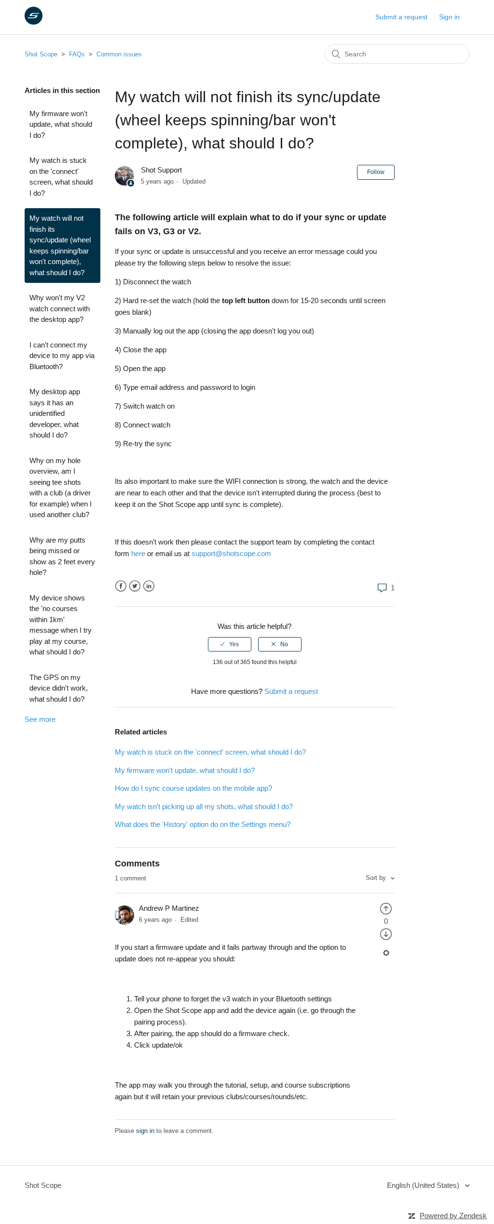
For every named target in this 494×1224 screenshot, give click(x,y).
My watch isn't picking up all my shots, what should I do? (204, 806)
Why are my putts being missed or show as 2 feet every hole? (62, 556)
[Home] (33, 22)
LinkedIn (149, 586)
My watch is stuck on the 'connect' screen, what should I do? (61, 176)
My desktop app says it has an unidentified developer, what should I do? (54, 413)
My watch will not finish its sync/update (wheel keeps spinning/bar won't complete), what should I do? (60, 245)
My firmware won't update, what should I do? (60, 124)
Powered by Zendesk (453, 1215)
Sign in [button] (449, 17)
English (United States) (424, 1185)
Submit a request (401, 17)
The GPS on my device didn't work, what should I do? (58, 688)
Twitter (135, 586)
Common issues (119, 54)
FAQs (77, 54)
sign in (145, 1130)
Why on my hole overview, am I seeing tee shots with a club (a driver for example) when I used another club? (60, 487)
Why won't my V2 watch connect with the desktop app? (59, 308)
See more (40, 719)
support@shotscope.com (231, 553)
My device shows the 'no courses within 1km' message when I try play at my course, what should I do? (60, 625)
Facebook (121, 586)
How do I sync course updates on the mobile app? (193, 788)
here (138, 553)
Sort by (377, 877)
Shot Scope (41, 54)
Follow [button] (375, 172)
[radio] (229, 644)
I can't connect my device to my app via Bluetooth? (62, 356)
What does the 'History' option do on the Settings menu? (202, 824)
